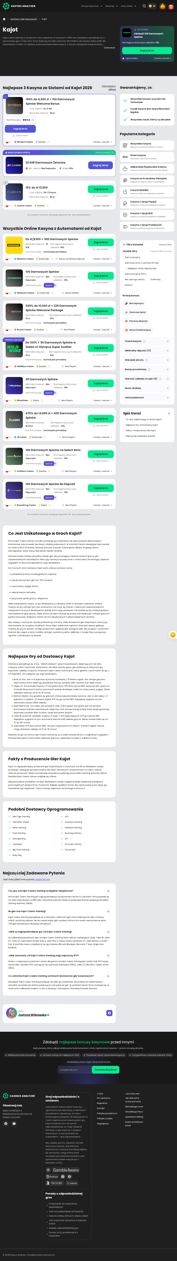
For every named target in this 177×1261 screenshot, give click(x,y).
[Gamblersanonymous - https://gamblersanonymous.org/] (63, 1176)
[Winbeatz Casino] (147, 44)
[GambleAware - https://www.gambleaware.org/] (66, 1170)
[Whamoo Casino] (59, 248)
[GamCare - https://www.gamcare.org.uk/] (52, 1176)
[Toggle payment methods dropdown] (167, 397)
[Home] (4, 19)
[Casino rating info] (48, 142)
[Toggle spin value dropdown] (167, 378)
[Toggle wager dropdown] (167, 360)
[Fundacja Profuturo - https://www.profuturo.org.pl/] (54, 1183)
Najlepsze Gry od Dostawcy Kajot (142, 425)
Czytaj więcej (109, 47)
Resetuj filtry (165, 244)
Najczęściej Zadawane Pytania (140, 436)
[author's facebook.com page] (109, 1013)
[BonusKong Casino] (59, 494)
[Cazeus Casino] (59, 195)
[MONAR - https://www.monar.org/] (71, 1183)
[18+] (48, 1170)
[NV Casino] (59, 163)
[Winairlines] (59, 389)
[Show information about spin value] (160, 379)
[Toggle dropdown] (167, 341)
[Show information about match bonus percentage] (149, 369)
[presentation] (88, 1069)
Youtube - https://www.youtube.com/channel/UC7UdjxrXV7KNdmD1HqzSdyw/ (14, 1124)
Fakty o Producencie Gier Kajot (141, 430)
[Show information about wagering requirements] (146, 360)
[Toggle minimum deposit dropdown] (167, 350)
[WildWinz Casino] (59, 354)
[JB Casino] (59, 424)
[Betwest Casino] (59, 120)
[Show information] (144, 341)
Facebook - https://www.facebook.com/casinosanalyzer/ (6, 1124)
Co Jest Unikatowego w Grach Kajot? (144, 419)
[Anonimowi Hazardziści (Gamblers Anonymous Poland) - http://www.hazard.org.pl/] (69, 1176)
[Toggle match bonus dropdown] (167, 369)
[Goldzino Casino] (59, 460)
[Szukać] (144, 6)
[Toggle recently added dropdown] (167, 388)
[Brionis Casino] (59, 317)
